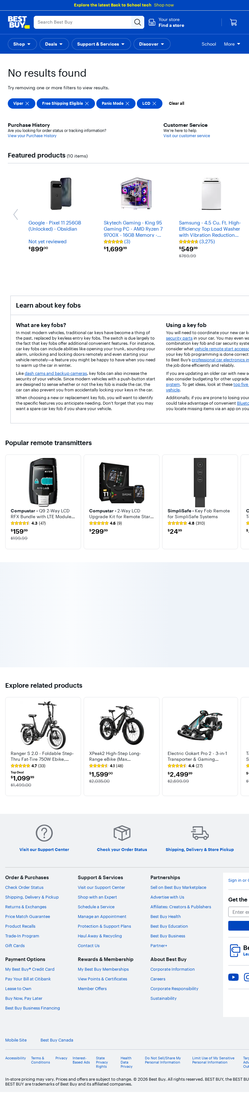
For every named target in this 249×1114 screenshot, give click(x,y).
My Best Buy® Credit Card (29, 969)
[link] (28, 523)
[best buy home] (19, 22)
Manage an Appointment (102, 916)
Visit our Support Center (101, 887)
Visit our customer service (186, 135)
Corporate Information (172, 969)
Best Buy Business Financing (32, 1007)
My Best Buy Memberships (103, 969)
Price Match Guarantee (27, 916)
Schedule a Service (96, 906)
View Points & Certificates (102, 978)
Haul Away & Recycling (100, 935)
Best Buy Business (167, 935)
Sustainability (163, 998)
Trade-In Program (22, 935)
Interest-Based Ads (81, 1060)
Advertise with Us (167, 897)
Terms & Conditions (40, 1060)
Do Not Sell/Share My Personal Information (163, 1060)
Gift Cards (15, 945)
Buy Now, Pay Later (23, 998)
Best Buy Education (169, 926)
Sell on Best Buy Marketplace (178, 887)
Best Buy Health (165, 916)
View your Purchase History (32, 135)
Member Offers (92, 988)
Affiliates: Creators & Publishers (180, 906)
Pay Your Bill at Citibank (28, 978)
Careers (157, 978)
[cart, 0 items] (233, 22)
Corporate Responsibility (174, 988)
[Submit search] (137, 22)
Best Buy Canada (57, 1040)
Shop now (164, 4)
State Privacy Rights (102, 1062)
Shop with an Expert (97, 897)
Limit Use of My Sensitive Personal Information (213, 1060)
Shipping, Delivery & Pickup (32, 897)
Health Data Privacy (127, 1062)
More (229, 44)
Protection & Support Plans (104, 926)
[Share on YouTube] (233, 977)
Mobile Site (16, 1040)
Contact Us (89, 945)
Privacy (61, 1058)
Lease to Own (18, 988)
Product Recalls (20, 926)
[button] (166, 22)
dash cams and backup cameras (56, 373)
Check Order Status (24, 887)
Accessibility (15, 1058)
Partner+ (158, 945)
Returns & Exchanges (25, 906)
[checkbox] (21, 103)
